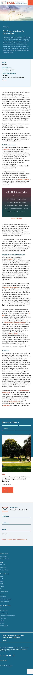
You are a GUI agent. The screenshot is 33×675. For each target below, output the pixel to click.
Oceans (2, 594)
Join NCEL (3, 564)
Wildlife (2, 584)
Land (1, 578)
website (6, 149)
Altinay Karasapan (14, 402)
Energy (2, 586)
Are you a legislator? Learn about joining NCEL (14, 539)
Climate (2, 589)
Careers (2, 620)
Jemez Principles (23, 179)
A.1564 (11, 334)
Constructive (9, 665)
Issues (1, 576)
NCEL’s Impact (4, 610)
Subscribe (5, 534)
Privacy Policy (3, 660)
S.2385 (16, 334)
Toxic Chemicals (4, 601)
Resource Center (4, 558)
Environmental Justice (6, 599)
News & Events (4, 625)
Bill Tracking (3, 556)
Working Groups (4, 570)
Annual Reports (4, 613)
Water (1, 581)
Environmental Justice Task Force (14, 322)
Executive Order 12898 (10, 287)
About (1, 608)
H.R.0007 (10, 259)
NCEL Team (3, 618)
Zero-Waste (3, 596)
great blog (6, 405)
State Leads (3, 567)
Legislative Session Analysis (7, 615)
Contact (4, 80)
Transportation (4, 591)
